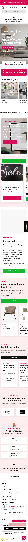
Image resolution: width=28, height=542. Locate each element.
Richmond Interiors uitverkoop (14, 19)
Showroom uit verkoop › (12, 198)
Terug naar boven (14, 476)
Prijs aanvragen (26, 226)
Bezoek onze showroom (9, 47)
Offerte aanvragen (14, 270)
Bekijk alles (14, 301)
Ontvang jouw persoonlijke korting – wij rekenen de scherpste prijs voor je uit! (14, 72)
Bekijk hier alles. (14, 161)
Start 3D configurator (10, 142)
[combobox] (14, 11)
